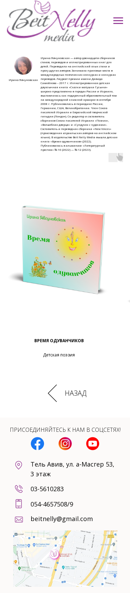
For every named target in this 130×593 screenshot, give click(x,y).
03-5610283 (47, 489)
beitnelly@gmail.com (62, 518)
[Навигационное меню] (118, 20)
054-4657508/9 (52, 504)
